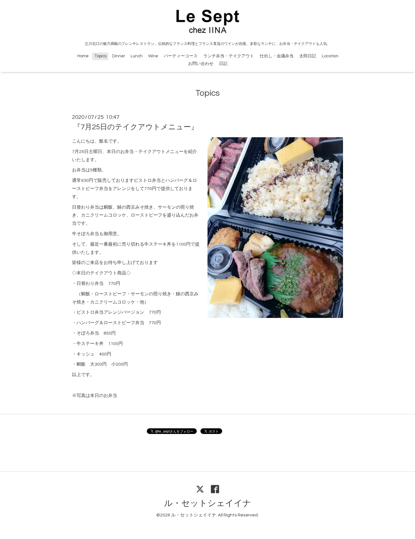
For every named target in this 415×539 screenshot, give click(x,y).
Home (83, 56)
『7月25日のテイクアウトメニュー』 (135, 127)
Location (330, 56)
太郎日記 (307, 56)
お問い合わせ (200, 64)
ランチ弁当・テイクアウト (228, 56)
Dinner (118, 56)
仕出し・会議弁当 (277, 56)
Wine (153, 56)
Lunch (137, 56)
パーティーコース (181, 56)
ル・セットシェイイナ (207, 503)
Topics (100, 56)
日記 (223, 64)
